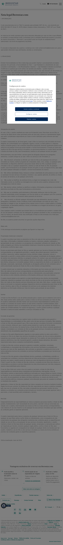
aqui (31, 101)
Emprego (16, 500)
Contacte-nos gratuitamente (32, 481)
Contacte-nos (6, 500)
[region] (31, 99)
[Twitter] (20, 509)
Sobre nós (49, 495)
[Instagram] (15, 513)
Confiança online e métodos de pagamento (12, 539)
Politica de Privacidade (35, 538)
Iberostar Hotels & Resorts (55, 541)
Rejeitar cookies (31, 119)
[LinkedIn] (20, 513)
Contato (44, 3)
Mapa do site (4, 538)
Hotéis (3, 495)
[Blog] (25, 509)
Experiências (18, 495)
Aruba (55, 523)
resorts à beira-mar (24, 522)
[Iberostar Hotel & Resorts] (16, 3)
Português (49, 507)
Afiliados (16, 538)
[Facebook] (15, 509)
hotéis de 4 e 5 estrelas (53, 520)
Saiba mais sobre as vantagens (31, 489)
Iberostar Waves (51, 527)
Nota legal (10, 538)
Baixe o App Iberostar (55, 499)
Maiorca (51, 522)
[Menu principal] (60, 4)
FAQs (39, 500)
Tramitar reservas (33, 495)
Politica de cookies (24, 538)
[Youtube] (30, 509)
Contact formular (28, 500)
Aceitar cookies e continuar (31, 109)
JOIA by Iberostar (26, 525)
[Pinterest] (35, 509)
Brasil (46, 523)
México (29, 523)
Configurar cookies (31, 114)
